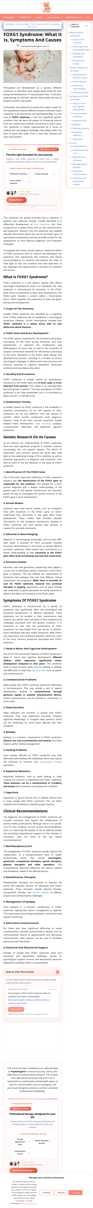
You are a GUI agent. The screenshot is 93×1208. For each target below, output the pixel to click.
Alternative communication (80, 172)
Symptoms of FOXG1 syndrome (79, 98)
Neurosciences (54, 17)
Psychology (9, 17)
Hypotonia (77, 139)
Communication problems (80, 115)
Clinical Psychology (22, 24)
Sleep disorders (80, 120)
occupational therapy (50, 761)
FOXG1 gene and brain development (81, 48)
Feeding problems (81, 128)
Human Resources (73, 17)
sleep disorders (43, 423)
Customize (46, 1192)
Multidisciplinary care (80, 151)
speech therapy (41, 892)
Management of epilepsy (80, 165)
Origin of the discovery (78, 41)
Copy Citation (16, 1009)
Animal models (80, 81)
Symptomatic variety (79, 62)
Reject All (61, 1192)
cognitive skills (38, 670)
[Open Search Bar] (88, 17)
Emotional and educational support (79, 181)
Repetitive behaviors (77, 134)
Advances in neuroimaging (79, 87)
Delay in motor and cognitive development (79, 106)
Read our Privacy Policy (28, 1203)
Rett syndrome (42, 224)
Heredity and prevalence (79, 55)
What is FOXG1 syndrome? (76, 34)
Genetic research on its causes (79, 69)
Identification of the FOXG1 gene (80, 76)
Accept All (75, 1192)
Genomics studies (81, 92)
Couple (39, 17)
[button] (79, 25)
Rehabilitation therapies (79, 158)
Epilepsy (77, 124)
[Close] (90, 1175)
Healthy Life (25, 17)
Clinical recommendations (78, 144)
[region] (46, 1190)
